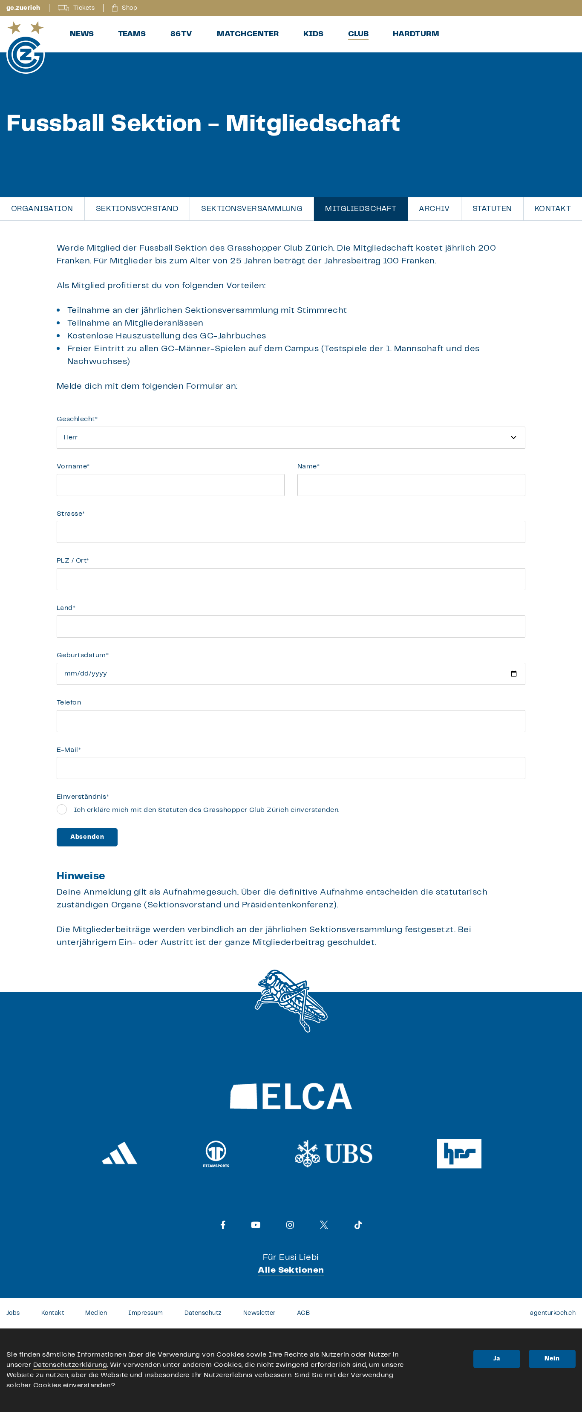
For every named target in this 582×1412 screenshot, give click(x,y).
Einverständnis (83, 797)
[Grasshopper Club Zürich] (25, 47)
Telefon (69, 702)
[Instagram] (290, 1225)
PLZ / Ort (73, 560)
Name (308, 466)
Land (66, 608)
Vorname (73, 466)
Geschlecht (77, 419)
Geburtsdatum (83, 655)
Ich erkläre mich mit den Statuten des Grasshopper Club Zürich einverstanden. (206, 810)
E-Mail (69, 750)
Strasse (71, 514)
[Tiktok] (358, 1225)
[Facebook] (223, 1225)
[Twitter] (324, 1225)
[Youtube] (256, 1225)
